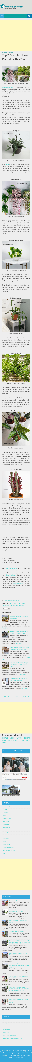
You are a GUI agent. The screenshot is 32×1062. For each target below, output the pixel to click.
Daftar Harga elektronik (8, 847)
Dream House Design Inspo (15, 900)
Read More (5, 628)
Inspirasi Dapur (6, 827)
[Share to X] (7, 609)
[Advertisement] (16, 35)
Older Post (26, 696)
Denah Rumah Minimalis (9, 810)
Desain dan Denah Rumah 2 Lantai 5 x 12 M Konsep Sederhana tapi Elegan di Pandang (19, 1001)
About (4, 1021)
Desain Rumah (6, 807)
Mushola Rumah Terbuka (9, 850)
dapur (4, 815)
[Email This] (4, 609)
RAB (4, 853)
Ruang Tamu (6, 824)
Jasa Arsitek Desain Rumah (10, 1035)
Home (16, 696)
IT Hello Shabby (12, 1055)
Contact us (5, 1024)
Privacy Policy (6, 1026)
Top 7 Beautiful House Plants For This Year (15, 57)
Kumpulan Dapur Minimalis (9, 830)
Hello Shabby (16, 1054)
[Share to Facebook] (9, 609)
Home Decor (8, 738)
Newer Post (6, 696)
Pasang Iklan (6, 1032)
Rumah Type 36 (6, 844)
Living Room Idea (7, 818)
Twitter (22, 603)
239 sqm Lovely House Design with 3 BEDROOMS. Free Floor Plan (19, 665)
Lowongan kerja (6, 1029)
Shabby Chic (19, 1057)
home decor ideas (22, 740)
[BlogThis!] (5, 609)
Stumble (15, 605)
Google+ (7, 605)
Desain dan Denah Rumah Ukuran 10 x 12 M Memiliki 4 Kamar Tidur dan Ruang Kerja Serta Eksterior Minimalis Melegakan (19, 942)
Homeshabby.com (7, 87)
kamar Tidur (6, 833)
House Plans (15, 600)
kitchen (4, 743)
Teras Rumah (6, 821)
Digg (22, 605)
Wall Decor (11, 740)
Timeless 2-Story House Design (16, 931)
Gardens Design (8, 600)
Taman (4, 835)
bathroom (20, 173)
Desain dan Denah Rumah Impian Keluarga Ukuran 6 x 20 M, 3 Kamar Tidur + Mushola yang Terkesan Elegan (19, 989)
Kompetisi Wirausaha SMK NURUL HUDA (12, 1038)
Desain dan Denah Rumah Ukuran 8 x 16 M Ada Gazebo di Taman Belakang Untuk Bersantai (19, 965)
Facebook (14, 603)
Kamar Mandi (6, 838)
